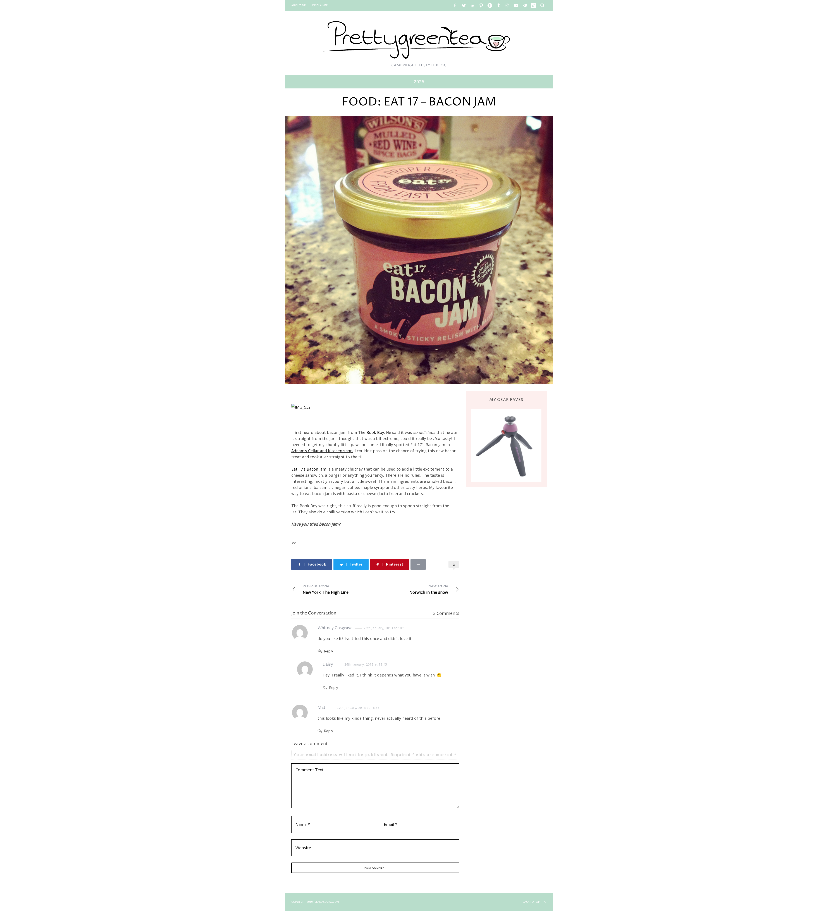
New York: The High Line (326, 589)
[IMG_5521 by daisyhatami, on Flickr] (302, 407)
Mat (321, 707)
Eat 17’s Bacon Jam (308, 469)
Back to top (531, 902)
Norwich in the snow (428, 589)
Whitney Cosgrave (335, 628)
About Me (298, 5)
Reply (328, 651)
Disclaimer (320, 5)
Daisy (328, 664)
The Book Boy (371, 432)
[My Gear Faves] (506, 445)
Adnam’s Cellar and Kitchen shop (322, 450)
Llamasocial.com (327, 902)
